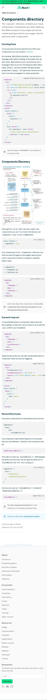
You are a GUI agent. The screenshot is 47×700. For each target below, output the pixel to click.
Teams (4, 609)
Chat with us (7, 597)
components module (31, 516)
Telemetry (6, 579)
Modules (5, 647)
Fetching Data (9, 44)
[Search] (44, 7)
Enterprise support (9, 563)
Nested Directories (11, 413)
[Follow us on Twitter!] (3, 686)
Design (4, 627)
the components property (20, 505)
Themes (5, 658)
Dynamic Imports (10, 317)
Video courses (7, 617)
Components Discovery (16, 161)
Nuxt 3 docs (32, 1)
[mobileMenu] (3, 7)
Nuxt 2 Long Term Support (21, 3)
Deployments (7, 639)
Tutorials (5, 613)
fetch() (24, 150)
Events (4, 601)
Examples (5, 635)
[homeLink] (23, 7)
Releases (5, 651)
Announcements (8, 589)
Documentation (8, 631)
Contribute (6, 593)
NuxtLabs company (9, 567)
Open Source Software (11, 571)
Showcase (6, 655)
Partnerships (7, 575)
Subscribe (7, 681)
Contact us (6, 559)
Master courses (8, 643)
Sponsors (5, 605)
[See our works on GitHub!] (11, 686)
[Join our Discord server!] (7, 686)
